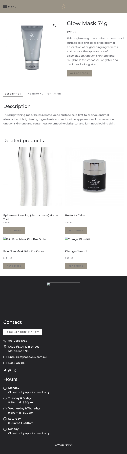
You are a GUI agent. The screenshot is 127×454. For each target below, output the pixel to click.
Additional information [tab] (44, 94)
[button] (10, 6)
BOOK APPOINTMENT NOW (23, 332)
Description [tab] (13, 94)
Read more (14, 230)
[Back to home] (63, 6)
